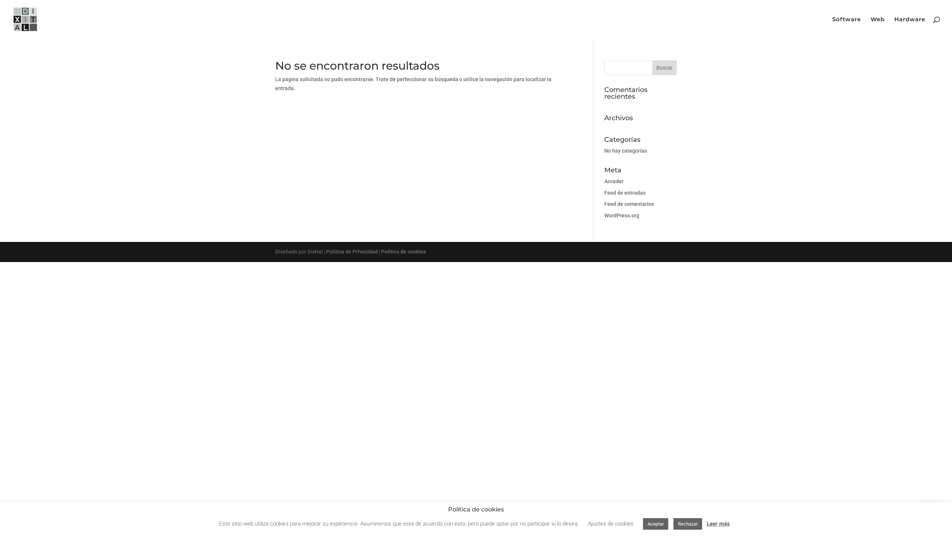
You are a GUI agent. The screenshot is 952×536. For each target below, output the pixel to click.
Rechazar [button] (688, 524)
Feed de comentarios (629, 204)
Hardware (909, 20)
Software (846, 20)
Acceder (614, 181)
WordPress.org (621, 215)
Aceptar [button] (655, 524)
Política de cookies (403, 252)
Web (878, 20)
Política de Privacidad (352, 252)
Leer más (718, 523)
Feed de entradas (625, 193)
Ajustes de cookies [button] (611, 523)
